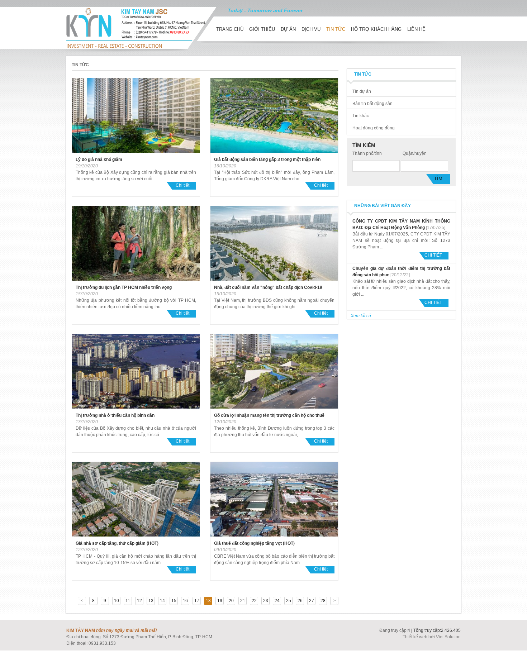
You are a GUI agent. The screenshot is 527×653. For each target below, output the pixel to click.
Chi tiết (182, 185)
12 (139, 600)
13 (150, 600)
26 (300, 600)
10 (116, 600)
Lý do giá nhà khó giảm (99, 159)
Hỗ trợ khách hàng (376, 29)
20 (231, 600)
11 (127, 600)
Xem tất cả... (362, 315)
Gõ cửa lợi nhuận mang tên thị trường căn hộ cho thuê (269, 415)
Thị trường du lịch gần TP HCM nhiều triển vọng (124, 287)
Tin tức (335, 29)
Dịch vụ (311, 29)
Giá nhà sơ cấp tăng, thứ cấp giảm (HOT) (117, 543)
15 (173, 600)
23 (265, 600)
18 (208, 600)
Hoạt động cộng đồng (373, 127)
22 (254, 600)
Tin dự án (361, 91)
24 (277, 600)
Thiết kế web (415, 636)
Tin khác (360, 115)
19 (219, 600)
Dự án (288, 29)
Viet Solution (448, 636)
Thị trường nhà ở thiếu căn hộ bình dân (115, 415)
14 (162, 600)
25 (288, 600)
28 (323, 600)
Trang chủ (229, 29)
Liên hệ (416, 29)
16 (185, 600)
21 (242, 600)
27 (311, 600)
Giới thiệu (262, 29)
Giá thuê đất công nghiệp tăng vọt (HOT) (254, 543)
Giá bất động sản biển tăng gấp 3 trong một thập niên (267, 159)
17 (196, 600)
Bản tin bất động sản (372, 103)
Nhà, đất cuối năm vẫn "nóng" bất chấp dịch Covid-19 (268, 287)
